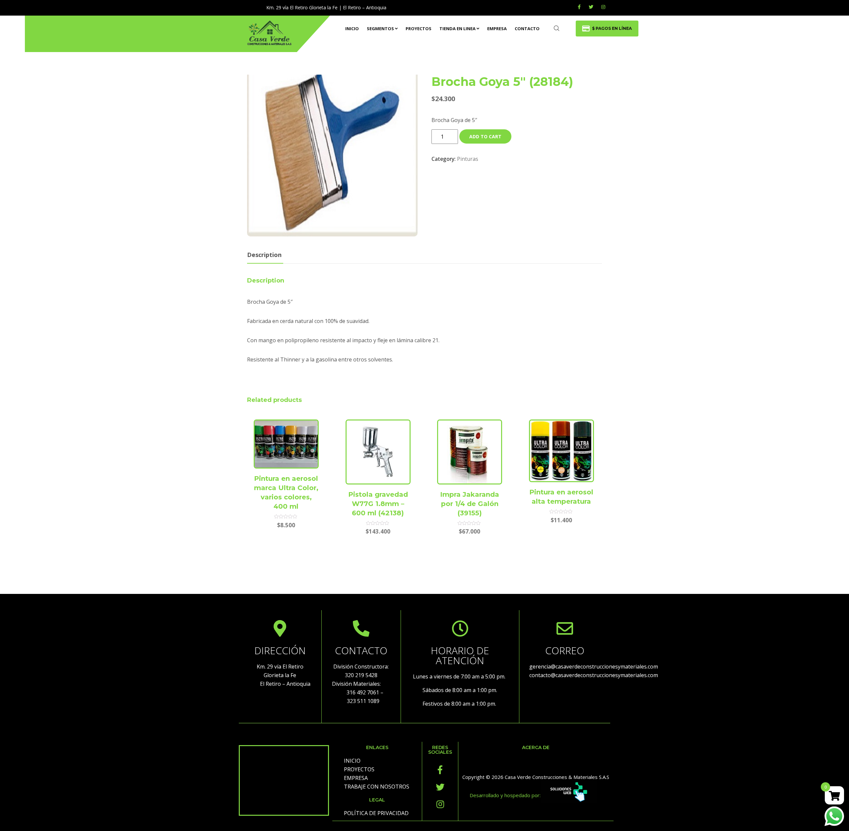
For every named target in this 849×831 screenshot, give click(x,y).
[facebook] (579, 7)
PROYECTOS (418, 29)
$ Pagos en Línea (612, 28)
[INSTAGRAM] (603, 7)
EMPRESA (497, 29)
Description (264, 255)
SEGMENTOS (380, 29)
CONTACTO (527, 29)
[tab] (264, 255)
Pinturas (467, 158)
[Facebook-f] (440, 769)
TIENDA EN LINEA (457, 29)
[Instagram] (440, 804)
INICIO (352, 29)
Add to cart (485, 136)
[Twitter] (591, 7)
